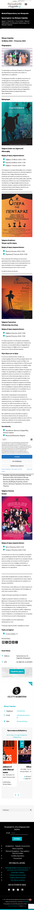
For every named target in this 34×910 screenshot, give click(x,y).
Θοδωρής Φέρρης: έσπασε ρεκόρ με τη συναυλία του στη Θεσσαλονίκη (17, 869)
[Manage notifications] (30, 899)
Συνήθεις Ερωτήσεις (17, 856)
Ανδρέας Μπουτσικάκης (18, 877)
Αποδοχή (17, 457)
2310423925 (21, 711)
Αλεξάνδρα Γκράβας (17, 872)
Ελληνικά (22, 1)
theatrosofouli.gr (22, 721)
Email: (8, 833)
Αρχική (4, 21)
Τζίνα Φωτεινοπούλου (18, 880)
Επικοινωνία (29, 469)
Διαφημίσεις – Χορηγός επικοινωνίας (18, 846)
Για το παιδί (19, 21)
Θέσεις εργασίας (17, 848)
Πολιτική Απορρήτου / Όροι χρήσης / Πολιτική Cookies (18, 852)
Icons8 (24, 906)
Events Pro (11, 21)
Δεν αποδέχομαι (17, 461)
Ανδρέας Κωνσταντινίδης (18, 875)
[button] (31, 439)
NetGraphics (26, 901)
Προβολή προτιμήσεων (17, 466)
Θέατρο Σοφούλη (10, 706)
